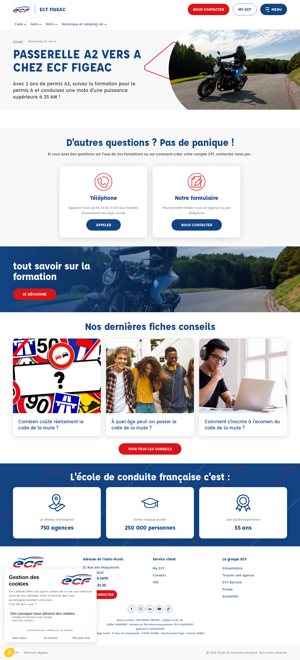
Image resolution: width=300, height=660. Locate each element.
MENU (276, 9)
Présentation (232, 568)
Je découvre (35, 294)
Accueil (18, 41)
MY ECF (244, 9)
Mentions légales (36, 652)
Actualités (230, 596)
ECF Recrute (232, 582)
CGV (15, 652)
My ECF (158, 568)
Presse (227, 589)
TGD (156, 582)
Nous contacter (208, 9)
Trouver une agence (238, 575)
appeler (103, 224)
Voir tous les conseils (150, 449)
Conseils (159, 575)
